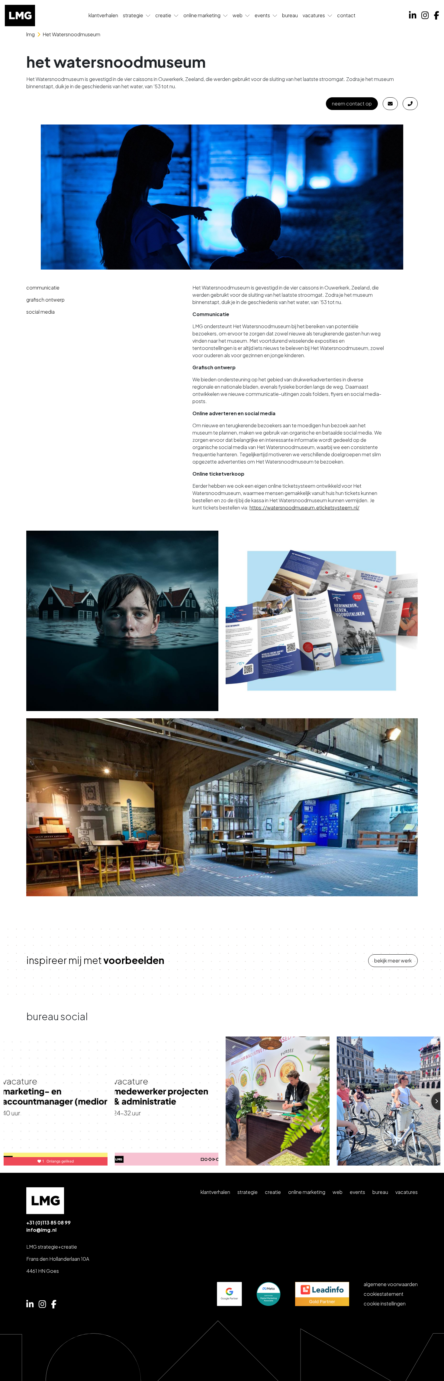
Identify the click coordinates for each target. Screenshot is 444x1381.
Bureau (290, 15)
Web (238, 15)
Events (262, 15)
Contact (346, 15)
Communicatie (43, 287)
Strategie (133, 15)
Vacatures (314, 15)
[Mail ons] (390, 103)
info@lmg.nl (41, 1230)
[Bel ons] (410, 103)
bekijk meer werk (393, 960)
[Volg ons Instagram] (425, 15)
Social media (40, 312)
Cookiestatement (384, 1294)
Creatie (163, 15)
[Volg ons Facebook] (436, 15)
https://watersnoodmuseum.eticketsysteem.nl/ (304, 507)
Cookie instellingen (385, 1303)
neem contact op (352, 103)
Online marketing (201, 15)
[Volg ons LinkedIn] (413, 15)
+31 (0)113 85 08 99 (48, 1222)
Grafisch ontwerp (45, 299)
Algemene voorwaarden (391, 1284)
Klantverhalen (103, 15)
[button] (148, 15)
